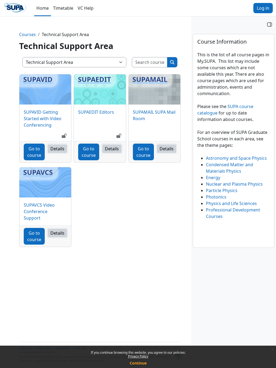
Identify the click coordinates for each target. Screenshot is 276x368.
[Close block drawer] (269, 24)
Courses (27, 34)
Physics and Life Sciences (231, 203)
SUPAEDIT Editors (96, 112)
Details (57, 149)
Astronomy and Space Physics (236, 158)
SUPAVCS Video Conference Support (39, 211)
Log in (263, 8)
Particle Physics (221, 190)
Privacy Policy (138, 356)
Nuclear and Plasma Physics (234, 184)
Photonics (216, 197)
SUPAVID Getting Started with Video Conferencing (42, 118)
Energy (213, 177)
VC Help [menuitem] (86, 8)
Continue (138, 363)
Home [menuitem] (42, 8)
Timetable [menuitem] (63, 8)
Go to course (34, 152)
